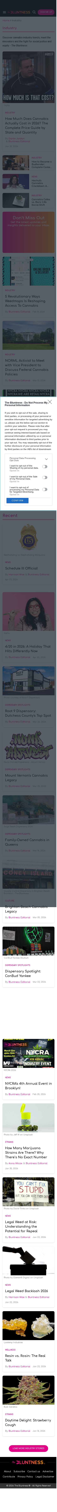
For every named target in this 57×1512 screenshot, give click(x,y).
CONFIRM (17, 500)
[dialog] (28, 454)
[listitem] (28, 459)
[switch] (44, 466)
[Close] (51, 403)
